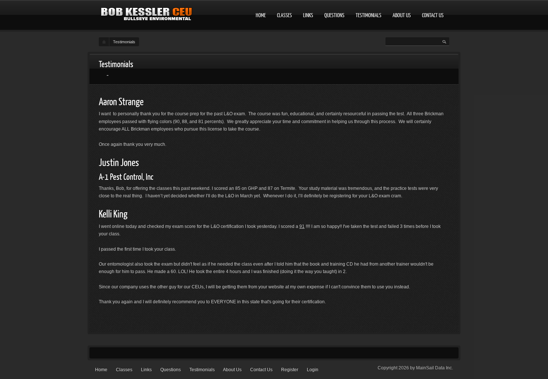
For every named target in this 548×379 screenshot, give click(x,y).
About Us (402, 15)
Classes (284, 15)
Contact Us (433, 15)
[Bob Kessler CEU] (147, 16)
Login (312, 369)
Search (444, 42)
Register (289, 369)
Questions (334, 15)
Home (261, 15)
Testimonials (368, 15)
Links (308, 15)
